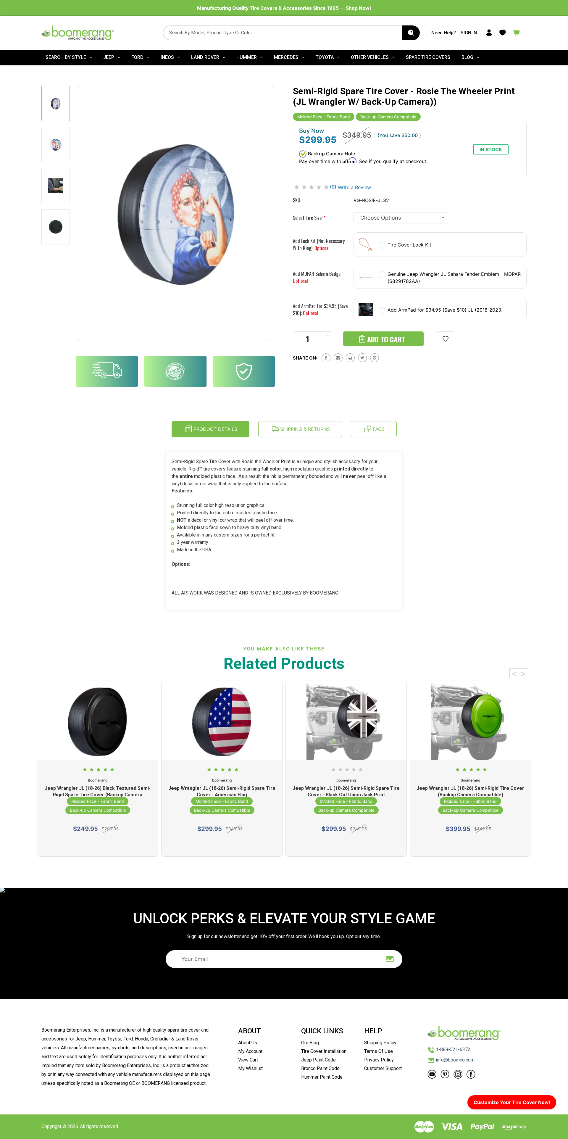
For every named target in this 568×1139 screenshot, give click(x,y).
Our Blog (310, 1042)
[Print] (350, 357)
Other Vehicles (370, 57)
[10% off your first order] (389, 959)
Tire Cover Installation (323, 1051)
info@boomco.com (455, 1060)
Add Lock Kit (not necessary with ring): (319, 244)
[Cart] (516, 32)
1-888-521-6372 (453, 1049)
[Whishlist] (502, 32)
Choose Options (97, 844)
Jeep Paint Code (318, 1060)
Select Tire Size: (309, 217)
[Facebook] (326, 357)
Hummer (246, 57)
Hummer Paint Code (322, 1077)
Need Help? (443, 33)
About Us (247, 1042)
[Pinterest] (374, 357)
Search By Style (66, 57)
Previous (514, 673)
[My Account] (489, 32)
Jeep (108, 57)
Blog (467, 57)
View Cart (248, 1060)
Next (523, 673)
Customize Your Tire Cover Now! (512, 1102)
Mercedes (286, 57)
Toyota (325, 57)
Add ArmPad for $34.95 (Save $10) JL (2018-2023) (445, 310)
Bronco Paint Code (320, 1068)
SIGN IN (469, 33)
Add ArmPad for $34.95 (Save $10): (320, 309)
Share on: (305, 358)
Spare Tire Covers (428, 57)
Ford (137, 57)
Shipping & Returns (304, 429)
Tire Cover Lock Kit (409, 245)
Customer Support (383, 1068)
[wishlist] (445, 338)
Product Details (214, 429)
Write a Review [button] (354, 187)
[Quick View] (97, 739)
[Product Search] (411, 32)
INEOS (167, 57)
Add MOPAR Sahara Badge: (317, 277)
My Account (250, 1051)
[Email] (338, 357)
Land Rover (205, 57)
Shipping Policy (380, 1042)
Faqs (378, 429)
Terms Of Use (378, 1051)
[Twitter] (362, 357)
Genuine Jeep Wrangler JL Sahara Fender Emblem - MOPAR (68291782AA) (454, 277)
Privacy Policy (379, 1060)
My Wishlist (250, 1068)
